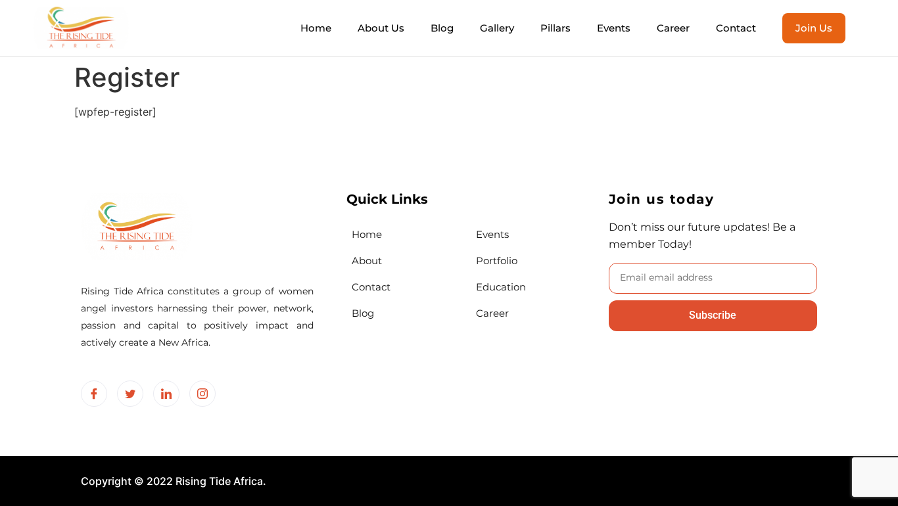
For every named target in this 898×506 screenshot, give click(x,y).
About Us (381, 28)
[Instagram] (202, 393)
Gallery (497, 28)
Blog (442, 28)
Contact (736, 28)
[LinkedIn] (166, 393)
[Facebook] (94, 393)
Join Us (813, 28)
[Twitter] (130, 393)
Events (613, 28)
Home (315, 28)
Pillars (555, 28)
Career (673, 28)
